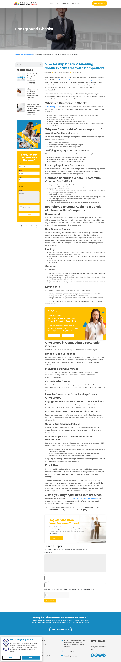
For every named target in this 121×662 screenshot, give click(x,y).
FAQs (40, 648)
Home (17, 54)
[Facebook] (92, 655)
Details (21, 190)
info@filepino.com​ (70, 656)
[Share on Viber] (36, 225)
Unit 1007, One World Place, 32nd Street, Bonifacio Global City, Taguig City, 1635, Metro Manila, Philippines (74, 644)
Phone (20, 177)
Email (20, 170)
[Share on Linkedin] (31, 226)
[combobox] (29, 186)
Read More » (30, 85)
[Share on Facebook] (21, 226)
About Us (65, 3)
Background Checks (34, 28)
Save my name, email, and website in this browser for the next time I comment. (70, 589)
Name (46, 575)
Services (21, 184)
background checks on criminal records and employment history (80, 80)
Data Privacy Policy (45, 656)
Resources (75, 3)
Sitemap (41, 652)
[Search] (40, 64)
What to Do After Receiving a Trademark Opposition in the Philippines (33, 93)
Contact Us (42, 644)
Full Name (21, 164)
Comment (48, 552)
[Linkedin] (96, 655)
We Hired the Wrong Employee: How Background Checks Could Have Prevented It (34, 78)
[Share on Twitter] (26, 226)
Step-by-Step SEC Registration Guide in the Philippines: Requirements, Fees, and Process (34, 108)
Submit (29, 214)
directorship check (53, 107)
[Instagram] (100, 655)
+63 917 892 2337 (70, 651)
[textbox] (27, 186)
